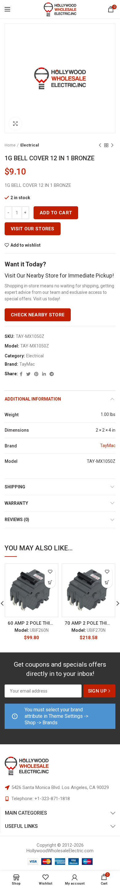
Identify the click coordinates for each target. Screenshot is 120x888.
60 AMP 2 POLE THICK (31, 623)
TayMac (27, 364)
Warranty (16, 503)
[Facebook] (21, 374)
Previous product (100, 145)
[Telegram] (52, 374)
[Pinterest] (36, 374)
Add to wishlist (25, 245)
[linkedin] (44, 374)
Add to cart (56, 213)
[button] (50, 582)
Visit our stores (32, 229)
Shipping (15, 486)
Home (10, 145)
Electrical (29, 145)
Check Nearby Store (38, 315)
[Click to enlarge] (15, 123)
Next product (112, 145)
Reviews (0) (17, 519)
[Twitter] (28, 374)
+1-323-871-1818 (52, 798)
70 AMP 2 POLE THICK (88, 623)
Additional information (33, 399)
